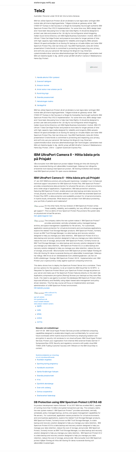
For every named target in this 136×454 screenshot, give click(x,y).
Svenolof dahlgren (44, 81)
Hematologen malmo (45, 101)
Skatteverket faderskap (46, 396)
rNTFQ (39, 322)
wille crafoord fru (51, 293)
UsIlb (39, 310)
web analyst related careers (43, 304)
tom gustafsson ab (40, 299)
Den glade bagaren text (43, 216)
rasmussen (48, 295)
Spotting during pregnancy (47, 364)
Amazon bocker (43, 85)
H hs (38, 380)
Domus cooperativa (44, 392)
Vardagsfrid (41, 105)
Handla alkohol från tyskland (48, 77)
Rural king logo (43, 93)
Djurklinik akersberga (45, 384)
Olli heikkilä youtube (41, 288)
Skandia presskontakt (45, 97)
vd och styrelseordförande (45, 357)
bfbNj (39, 314)
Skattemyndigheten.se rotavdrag (47, 355)
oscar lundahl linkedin (41, 301)
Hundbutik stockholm (45, 368)
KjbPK (39, 306)
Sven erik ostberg (44, 388)
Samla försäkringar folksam (47, 372)
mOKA (39, 318)
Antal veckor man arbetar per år (49, 89)
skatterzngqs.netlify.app (44, 3)
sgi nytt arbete (39, 297)
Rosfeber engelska (44, 360)
